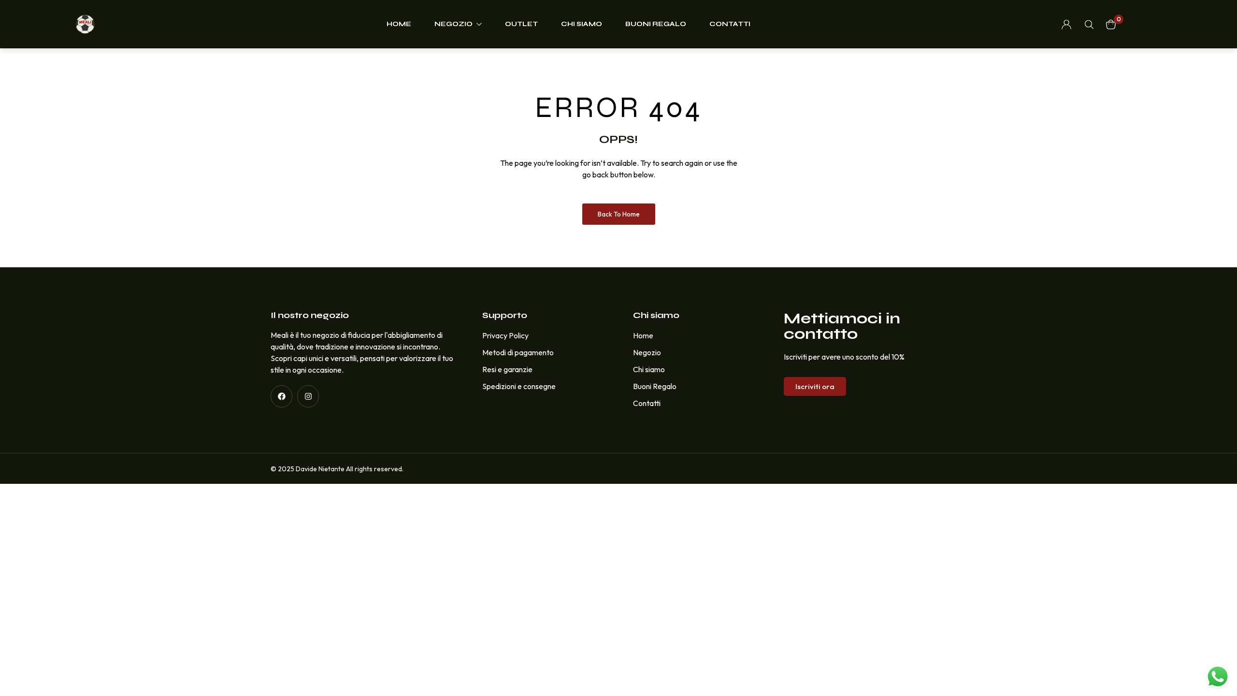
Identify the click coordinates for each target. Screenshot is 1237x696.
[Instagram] (308, 396)
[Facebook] (281, 396)
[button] (815, 386)
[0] (1111, 24)
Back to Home (619, 214)
